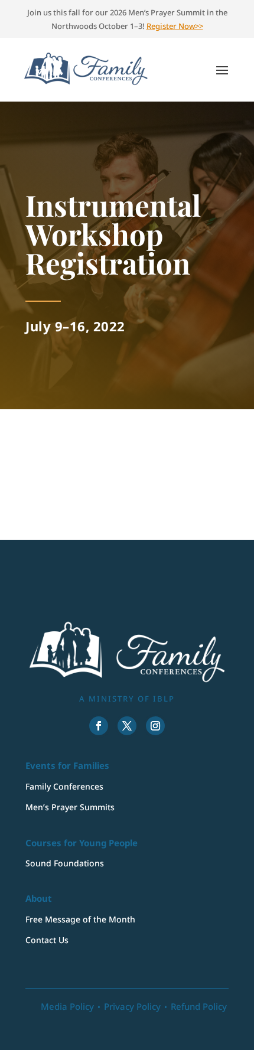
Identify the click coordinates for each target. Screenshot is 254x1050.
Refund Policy (199, 1006)
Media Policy (67, 1006)
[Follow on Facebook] (98, 726)
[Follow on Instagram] (155, 726)
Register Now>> (174, 26)
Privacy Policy (132, 1006)
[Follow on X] (127, 726)
